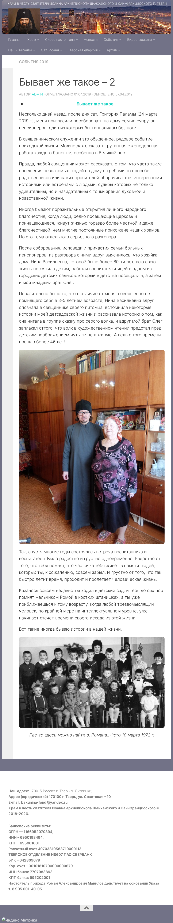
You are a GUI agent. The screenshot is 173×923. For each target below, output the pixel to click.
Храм (31, 39)
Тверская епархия (83, 50)
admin (37, 94)
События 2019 (34, 61)
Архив (112, 50)
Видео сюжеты (139, 39)
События (111, 39)
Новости (91, 39)
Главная (15, 39)
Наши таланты (20, 50)
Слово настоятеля (60, 39)
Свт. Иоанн (50, 50)
